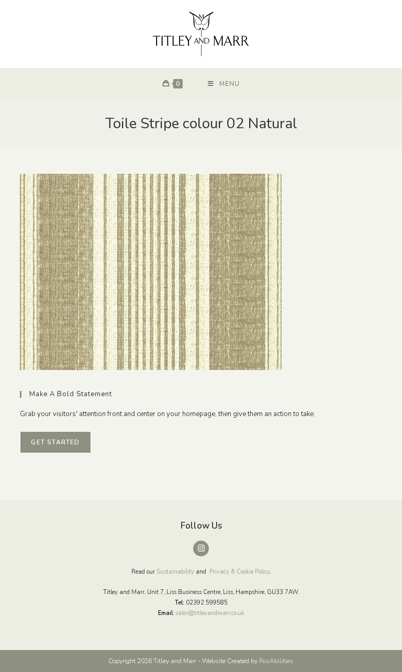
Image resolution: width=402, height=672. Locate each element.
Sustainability (175, 572)
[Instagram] (201, 548)
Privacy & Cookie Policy (239, 572)
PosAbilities (276, 661)
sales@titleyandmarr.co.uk (209, 613)
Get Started (55, 442)
